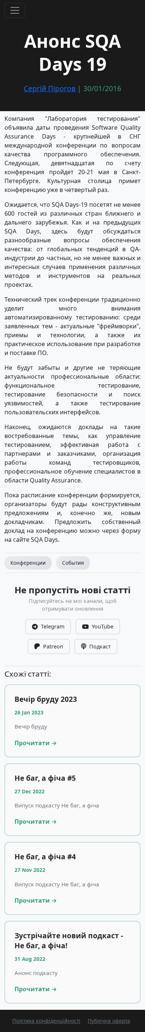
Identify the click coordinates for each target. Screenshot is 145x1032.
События (73, 562)
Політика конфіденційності (46, 1020)
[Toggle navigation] (14, 10)
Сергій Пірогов (49, 88)
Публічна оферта (109, 1020)
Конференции (28, 562)
